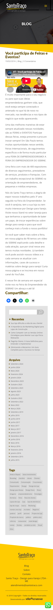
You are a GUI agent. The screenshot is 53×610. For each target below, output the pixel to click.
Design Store (30, 490)
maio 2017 (15, 426)
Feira (20, 498)
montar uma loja (15, 509)
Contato (26, 574)
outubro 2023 (16, 384)
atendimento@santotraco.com (26, 585)
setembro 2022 (17, 401)
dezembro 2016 (17, 436)
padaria (12, 513)
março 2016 (15, 446)
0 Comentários (29, 61)
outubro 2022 (16, 398)
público (28, 517)
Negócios (36, 509)
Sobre (27, 569)
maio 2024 (15, 371)
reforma (13, 521)
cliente (29, 478)
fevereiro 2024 (17, 374)
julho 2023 (15, 395)
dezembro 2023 (17, 381)
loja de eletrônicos (34, 502)
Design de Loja (34, 486)
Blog (19, 61)
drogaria (13, 494)
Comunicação (25, 482)
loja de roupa (14, 506)
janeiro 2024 (16, 377)
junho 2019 (15, 419)
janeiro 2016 (16, 453)
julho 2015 (15, 460)
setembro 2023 (17, 388)
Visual (40, 525)
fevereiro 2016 (17, 450)
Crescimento (37, 482)
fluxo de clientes (30, 498)
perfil (19, 513)
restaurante (22, 521)
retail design (33, 521)
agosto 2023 (16, 391)
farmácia (13, 498)
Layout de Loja (15, 502)
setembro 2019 (17, 412)
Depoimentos (14, 486)
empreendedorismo (25, 494)
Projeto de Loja (37, 513)
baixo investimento (29, 474)
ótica (11, 529)
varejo (12, 525)
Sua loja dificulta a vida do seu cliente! (26, 323)
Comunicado (14, 482)
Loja (23, 502)
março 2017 (15, 429)
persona (26, 513)
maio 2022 (15, 405)
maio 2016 (15, 443)
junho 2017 (15, 422)
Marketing (31, 506)
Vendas (19, 525)
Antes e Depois (15, 474)
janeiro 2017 (16, 432)
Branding (13, 478)
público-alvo (37, 517)
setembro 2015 (17, 456)
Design (24, 486)
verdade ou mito (29, 525)
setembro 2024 (17, 364)
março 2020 (15, 408)
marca (23, 506)
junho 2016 (15, 439)
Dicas (39, 490)
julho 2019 (15, 415)
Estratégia (38, 494)
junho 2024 (15, 367)
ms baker (27, 509)
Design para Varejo (16, 490)
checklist (22, 478)
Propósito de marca (16, 517)
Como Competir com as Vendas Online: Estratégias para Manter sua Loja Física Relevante (27, 335)
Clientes (37, 478)
